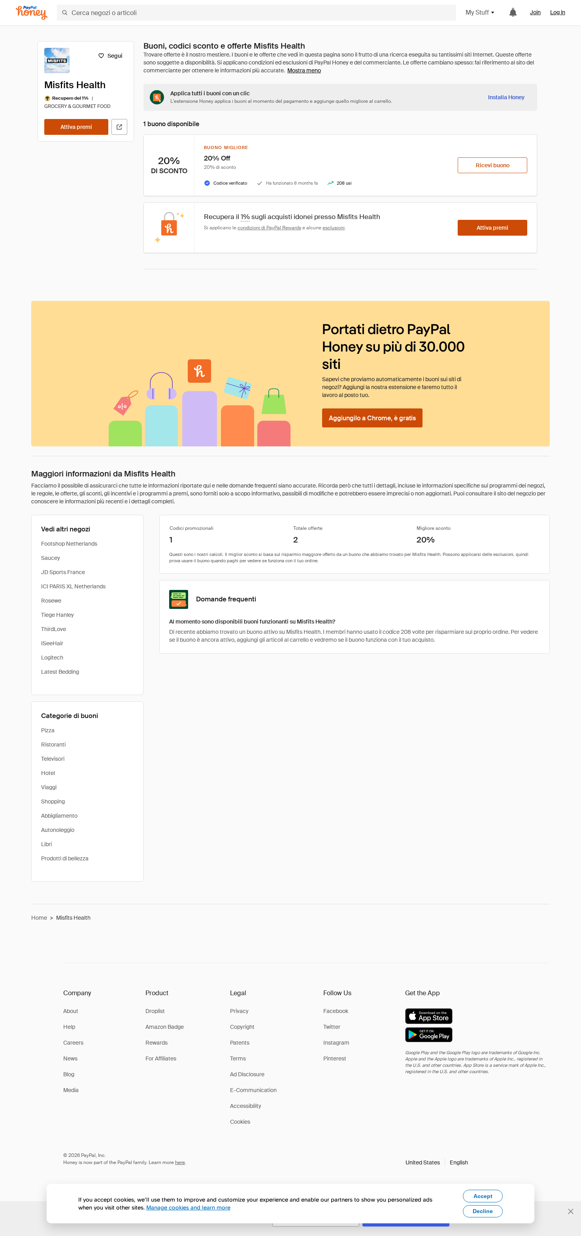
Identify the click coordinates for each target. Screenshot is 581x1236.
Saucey (50, 557)
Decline (483, 1211)
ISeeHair (52, 643)
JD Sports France (63, 572)
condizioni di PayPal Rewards (269, 228)
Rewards (156, 1042)
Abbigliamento (59, 815)
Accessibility (245, 1105)
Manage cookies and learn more (188, 1207)
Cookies (240, 1121)
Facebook (335, 1011)
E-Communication (253, 1090)
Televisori (52, 758)
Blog (68, 1074)
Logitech (52, 657)
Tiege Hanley (57, 614)
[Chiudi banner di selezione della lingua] (570, 1211)
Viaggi (49, 787)
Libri (46, 844)
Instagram (336, 1042)
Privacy (239, 1011)
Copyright (242, 1026)
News (70, 1058)
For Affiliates (160, 1058)
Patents (239, 1042)
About (70, 1011)
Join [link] (535, 12)
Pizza (48, 730)
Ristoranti (53, 744)
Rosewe (51, 600)
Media (71, 1090)
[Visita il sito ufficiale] (119, 127)
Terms (238, 1058)
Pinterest (334, 1058)
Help (69, 1026)
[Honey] (31, 13)
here (180, 1162)
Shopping (53, 801)
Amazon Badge (164, 1026)
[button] (437, 1162)
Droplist (155, 1011)
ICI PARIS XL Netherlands (73, 586)
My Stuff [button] (477, 12)
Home (39, 917)
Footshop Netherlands (69, 543)
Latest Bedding (60, 671)
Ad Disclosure (247, 1074)
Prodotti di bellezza (65, 858)
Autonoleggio (57, 829)
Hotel (48, 773)
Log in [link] (557, 12)
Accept (482, 1196)
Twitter (331, 1026)
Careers (73, 1042)
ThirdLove (53, 629)
